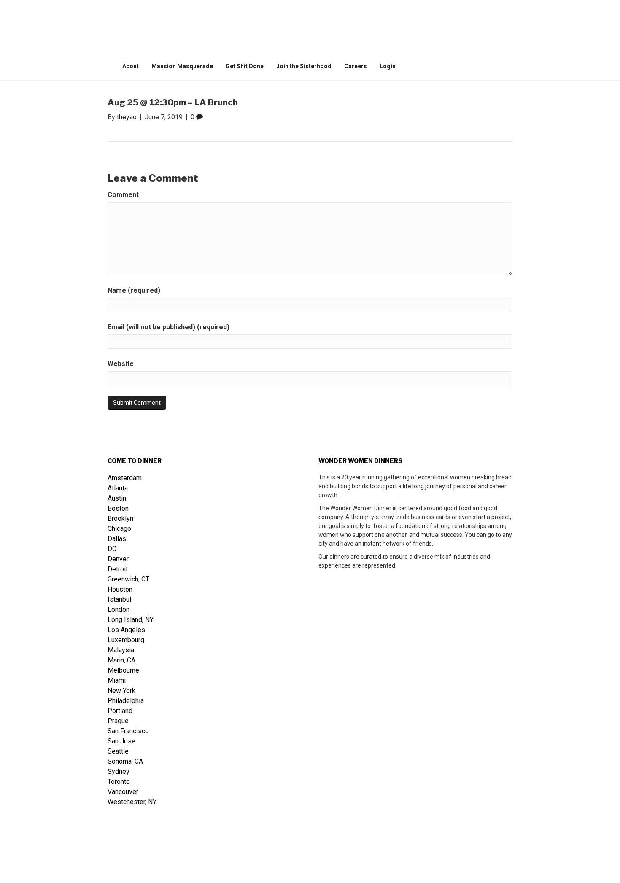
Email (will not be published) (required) (168, 327)
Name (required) (134, 290)
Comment (123, 195)
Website (121, 364)
